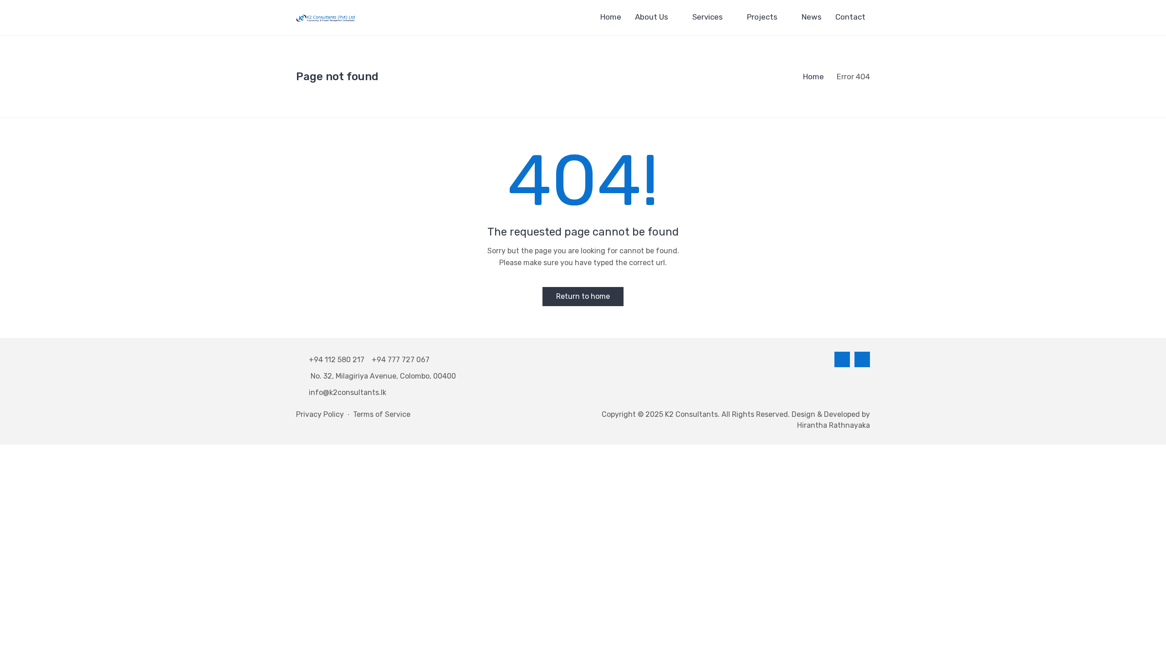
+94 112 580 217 (338, 359)
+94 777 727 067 (401, 359)
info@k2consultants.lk (347, 392)
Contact (850, 16)
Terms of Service (381, 414)
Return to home (583, 296)
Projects (762, 16)
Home (610, 16)
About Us (651, 16)
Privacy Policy (320, 414)
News (812, 16)
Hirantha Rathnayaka (833, 425)
